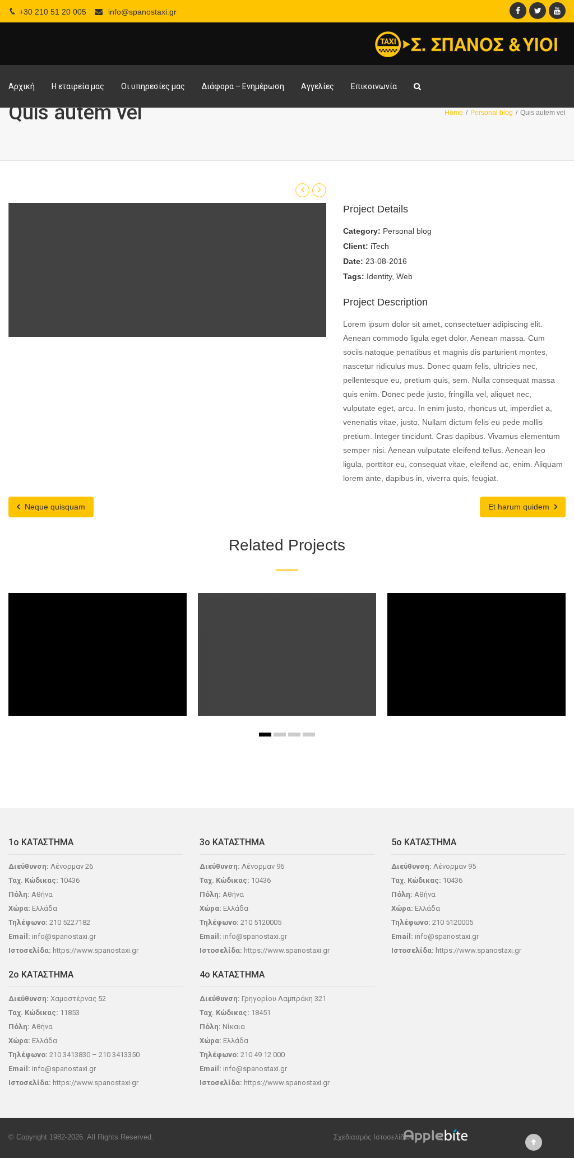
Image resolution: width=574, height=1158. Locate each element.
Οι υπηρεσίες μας (153, 86)
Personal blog (407, 230)
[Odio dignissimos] (464, 678)
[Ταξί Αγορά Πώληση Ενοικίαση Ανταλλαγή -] (466, 43)
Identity (379, 276)
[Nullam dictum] (274, 678)
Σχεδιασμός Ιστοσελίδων (374, 1137)
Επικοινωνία (374, 86)
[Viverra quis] (85, 678)
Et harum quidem (520, 506)
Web (404, 276)
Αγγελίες (317, 86)
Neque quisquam (53, 506)
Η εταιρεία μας (78, 86)
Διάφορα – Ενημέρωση (243, 86)
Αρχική (21, 86)
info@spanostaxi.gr (142, 11)
